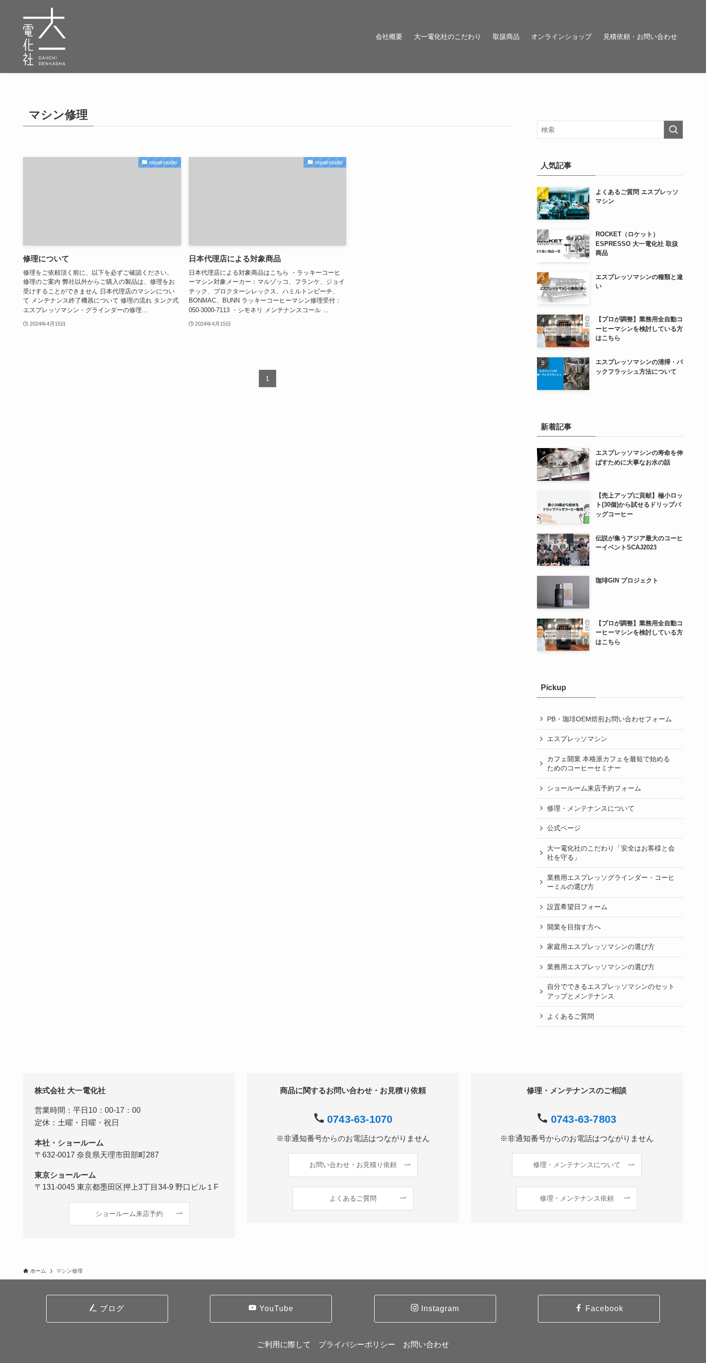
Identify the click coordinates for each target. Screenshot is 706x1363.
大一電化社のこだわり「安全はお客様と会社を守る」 (611, 853)
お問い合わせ (426, 1344)
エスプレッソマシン (577, 738)
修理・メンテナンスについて (590, 808)
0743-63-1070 (359, 1119)
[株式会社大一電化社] (44, 36)
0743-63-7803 (583, 1119)
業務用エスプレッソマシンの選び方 (601, 967)
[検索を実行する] (673, 130)
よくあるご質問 (570, 1016)
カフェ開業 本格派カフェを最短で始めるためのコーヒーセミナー (608, 763)
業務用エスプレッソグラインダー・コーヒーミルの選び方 (611, 882)
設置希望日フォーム (577, 907)
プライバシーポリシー (356, 1344)
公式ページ (564, 828)
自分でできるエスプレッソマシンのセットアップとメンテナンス (611, 991)
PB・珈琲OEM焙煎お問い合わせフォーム (609, 719)
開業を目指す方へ (574, 927)
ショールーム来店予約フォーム (594, 788)
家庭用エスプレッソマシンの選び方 (601, 946)
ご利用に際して (284, 1344)
